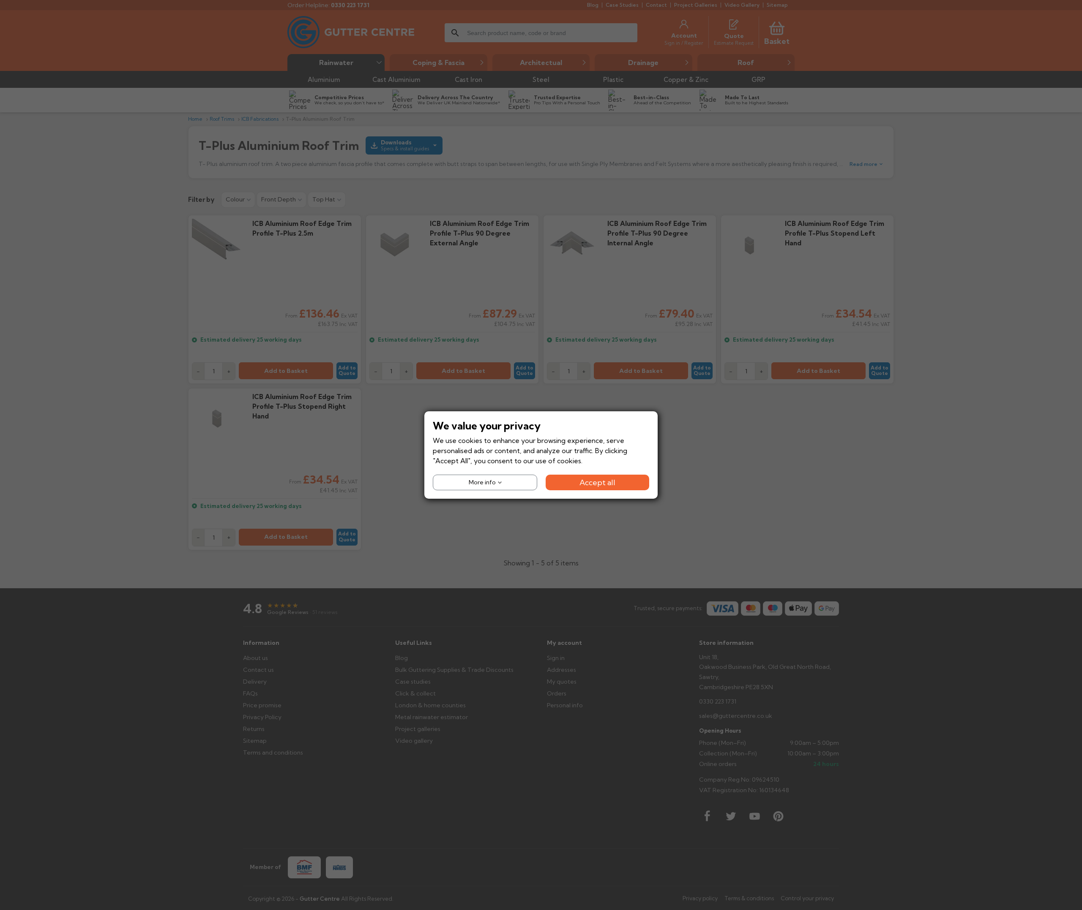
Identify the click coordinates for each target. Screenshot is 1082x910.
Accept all (597, 482)
